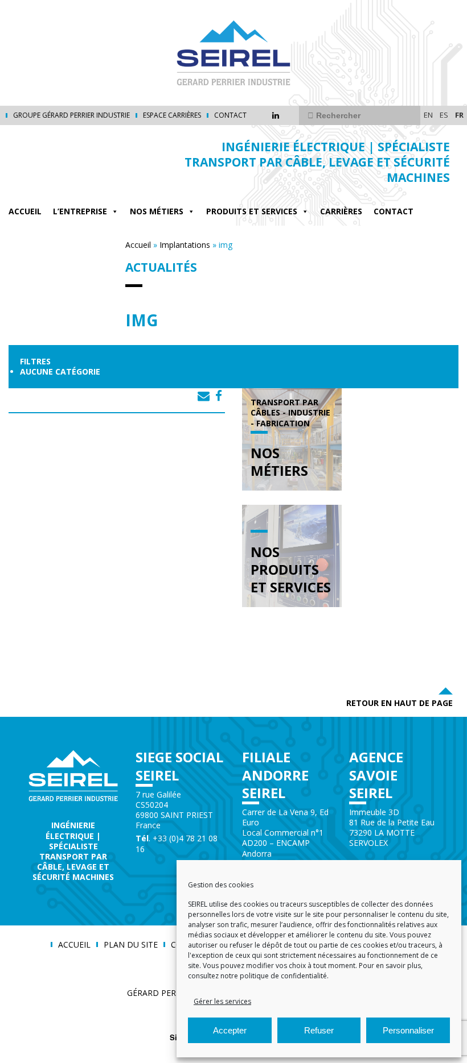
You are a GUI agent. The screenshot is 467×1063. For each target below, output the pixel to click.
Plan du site (131, 945)
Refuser (319, 1030)
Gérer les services (222, 1001)
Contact (230, 115)
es (444, 115)
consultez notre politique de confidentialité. (258, 976)
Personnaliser (408, 1030)
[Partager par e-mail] (204, 396)
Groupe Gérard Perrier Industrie (71, 115)
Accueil (25, 211)
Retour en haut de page (399, 702)
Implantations (184, 244)
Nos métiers (156, 211)
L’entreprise (80, 211)
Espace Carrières (172, 115)
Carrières (341, 211)
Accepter (230, 1030)
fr (459, 115)
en (428, 115)
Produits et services (251, 211)
